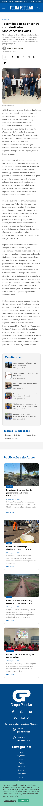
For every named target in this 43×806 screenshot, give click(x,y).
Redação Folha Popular (15, 48)
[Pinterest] (23, 57)
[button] (39, 8)
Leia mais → (11, 513)
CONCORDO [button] (23, 800)
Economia (5, 19)
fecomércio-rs (31, 435)
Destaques (10, 651)
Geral (8, 543)
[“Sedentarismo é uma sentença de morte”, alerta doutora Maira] (8, 406)
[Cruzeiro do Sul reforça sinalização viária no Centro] (21, 531)
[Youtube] (30, 712)
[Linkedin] (34, 57)
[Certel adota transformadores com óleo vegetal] (8, 365)
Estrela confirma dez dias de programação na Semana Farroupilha (19, 493)
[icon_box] (21, 730)
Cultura (9, 486)
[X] (17, 57)
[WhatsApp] (28, 57)
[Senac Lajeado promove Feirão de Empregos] (8, 375)
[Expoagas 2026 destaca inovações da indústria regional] (8, 416)
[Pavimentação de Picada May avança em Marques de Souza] (21, 585)
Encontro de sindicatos (13, 435)
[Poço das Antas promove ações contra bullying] (21, 639)
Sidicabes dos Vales (11, 438)
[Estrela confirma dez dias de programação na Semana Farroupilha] (21, 474)
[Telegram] (4, 62)
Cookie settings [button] (10, 801)
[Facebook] (12, 57)
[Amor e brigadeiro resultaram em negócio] (8, 385)
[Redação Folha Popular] (4, 48)
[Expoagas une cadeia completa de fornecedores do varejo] (8, 396)
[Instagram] (21, 712)
